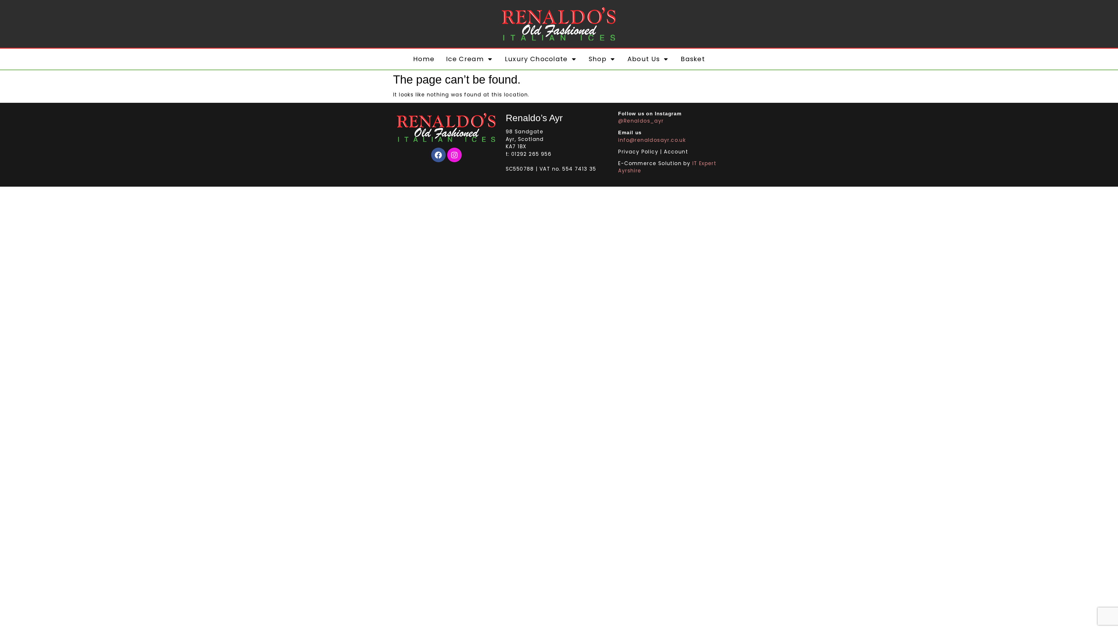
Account (676, 151)
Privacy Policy (639, 151)
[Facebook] (438, 155)
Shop (597, 58)
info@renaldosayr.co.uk (652, 140)
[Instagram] (454, 155)
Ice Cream (465, 58)
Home (423, 58)
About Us (643, 58)
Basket (693, 58)
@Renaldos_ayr (641, 120)
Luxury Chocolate (536, 58)
